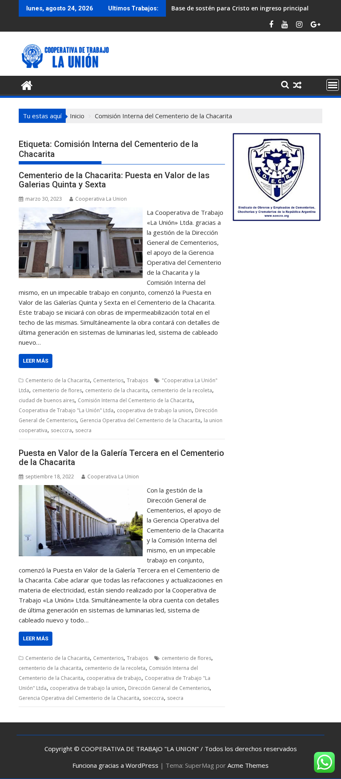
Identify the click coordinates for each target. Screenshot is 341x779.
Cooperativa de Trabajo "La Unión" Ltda (66, 410)
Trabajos (137, 380)
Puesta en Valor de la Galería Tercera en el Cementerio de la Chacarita (121, 457)
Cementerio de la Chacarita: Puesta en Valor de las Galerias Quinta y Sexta (114, 179)
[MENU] (332, 85)
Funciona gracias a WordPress (115, 765)
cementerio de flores (57, 390)
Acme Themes (248, 765)
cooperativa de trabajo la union (154, 410)
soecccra (61, 430)
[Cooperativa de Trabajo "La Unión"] (27, 84)
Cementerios (108, 380)
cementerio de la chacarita (116, 390)
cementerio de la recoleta (181, 390)
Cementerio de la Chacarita (57, 380)
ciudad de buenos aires (46, 400)
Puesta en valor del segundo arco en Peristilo (236, 8)
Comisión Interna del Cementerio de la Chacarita (135, 400)
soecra (83, 430)
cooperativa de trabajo (113, 678)
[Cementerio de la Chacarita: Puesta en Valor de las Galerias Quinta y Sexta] (81, 212)
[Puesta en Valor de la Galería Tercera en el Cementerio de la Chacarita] (81, 490)
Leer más (35, 361)
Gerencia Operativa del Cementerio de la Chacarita (140, 420)
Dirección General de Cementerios (169, 688)
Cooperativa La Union (101, 198)
